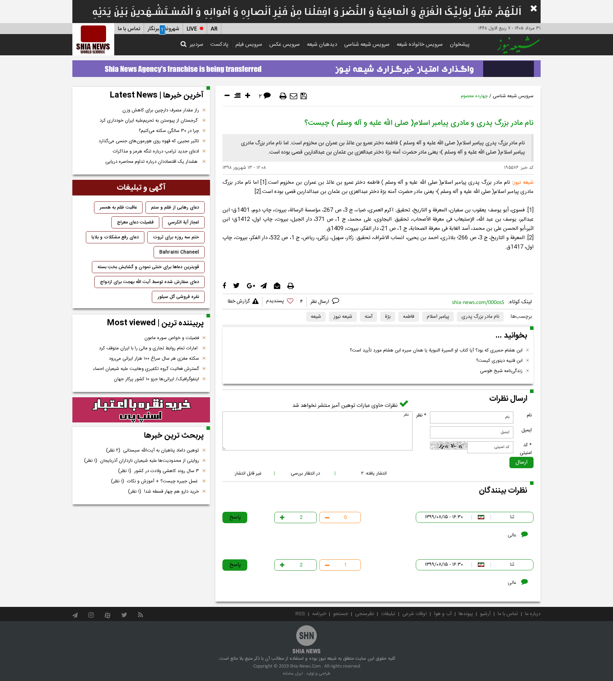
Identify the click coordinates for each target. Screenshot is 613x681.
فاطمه (408, 316)
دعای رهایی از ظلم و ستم (175, 207)
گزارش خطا (239, 301)
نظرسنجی (364, 614)
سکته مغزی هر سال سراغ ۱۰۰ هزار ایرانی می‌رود (154, 358)
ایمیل (526, 430)
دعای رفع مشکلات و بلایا (115, 237)
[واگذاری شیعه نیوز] (306, 67)
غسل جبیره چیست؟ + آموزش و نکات (155, 481)
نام (529, 415)
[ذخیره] (303, 96)
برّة (388, 316)
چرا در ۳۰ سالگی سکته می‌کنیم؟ (169, 131)
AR (214, 29)
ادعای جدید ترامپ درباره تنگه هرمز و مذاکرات (156, 151)
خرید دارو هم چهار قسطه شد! (163, 491)
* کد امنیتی (526, 449)
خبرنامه (319, 614)
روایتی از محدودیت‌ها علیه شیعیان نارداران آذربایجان (141, 461)
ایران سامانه (293, 673)
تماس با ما (129, 28)
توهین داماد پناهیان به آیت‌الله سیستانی (152, 450)
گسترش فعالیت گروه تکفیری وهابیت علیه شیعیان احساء (146, 369)
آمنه (368, 316)
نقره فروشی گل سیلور (178, 297)
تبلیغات (388, 614)
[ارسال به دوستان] (293, 96)
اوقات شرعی (414, 614)
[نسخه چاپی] (283, 96)
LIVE (192, 29)
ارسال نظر (320, 302)
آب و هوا (443, 614)
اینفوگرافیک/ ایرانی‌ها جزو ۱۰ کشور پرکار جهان (156, 379)
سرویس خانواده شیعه (420, 44)
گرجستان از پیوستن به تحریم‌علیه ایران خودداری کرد (149, 120)
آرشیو (485, 614)
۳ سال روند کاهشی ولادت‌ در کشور (158, 471)
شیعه (316, 316)
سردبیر (196, 44)
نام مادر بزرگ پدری (480, 316)
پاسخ (235, 517)
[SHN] (93, 39)
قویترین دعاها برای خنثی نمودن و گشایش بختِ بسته (148, 267)
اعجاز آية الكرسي (183, 222)
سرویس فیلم (249, 44)
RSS (300, 614)
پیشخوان (460, 44)
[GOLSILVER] (141, 410)
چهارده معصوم (474, 96)
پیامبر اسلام (438, 316)
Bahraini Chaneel (179, 252)
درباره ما (533, 614)
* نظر (421, 415)
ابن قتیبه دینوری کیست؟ (499, 361)
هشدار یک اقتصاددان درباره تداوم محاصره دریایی (152, 162)
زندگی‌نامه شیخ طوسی (501, 371)
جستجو (340, 614)
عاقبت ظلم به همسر (118, 207)
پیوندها (466, 614)
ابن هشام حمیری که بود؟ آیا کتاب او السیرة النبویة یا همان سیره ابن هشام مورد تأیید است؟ (436, 350)
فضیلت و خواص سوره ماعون (171, 338)
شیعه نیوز (342, 316)
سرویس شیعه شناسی (367, 44)
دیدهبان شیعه (322, 44)
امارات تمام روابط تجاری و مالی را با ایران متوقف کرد (149, 348)
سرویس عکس (284, 44)
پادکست (219, 44)
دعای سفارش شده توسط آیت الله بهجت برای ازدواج (149, 282)
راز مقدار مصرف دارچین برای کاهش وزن (160, 110)
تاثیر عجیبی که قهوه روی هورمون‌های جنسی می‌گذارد (149, 141)
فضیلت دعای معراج (135, 222)
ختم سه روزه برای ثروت (176, 237)
